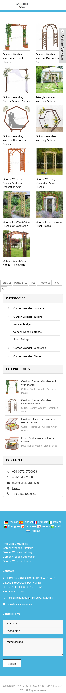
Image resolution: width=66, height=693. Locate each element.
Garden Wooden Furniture (28, 308)
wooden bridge (22, 324)
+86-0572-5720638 (41, 597)
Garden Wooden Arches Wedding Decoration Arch (12, 183)
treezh (16, 488)
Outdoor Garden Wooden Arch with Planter (13, 58)
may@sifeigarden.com (26, 482)
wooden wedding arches (27, 331)
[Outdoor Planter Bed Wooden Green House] (12, 424)
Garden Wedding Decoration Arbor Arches (46, 183)
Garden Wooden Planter (27, 356)
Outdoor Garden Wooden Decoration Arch (47, 58)
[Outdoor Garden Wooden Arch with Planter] (12, 387)
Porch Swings (21, 339)
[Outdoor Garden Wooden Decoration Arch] (12, 406)
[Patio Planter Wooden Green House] (12, 443)
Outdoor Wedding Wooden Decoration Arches (14, 140)
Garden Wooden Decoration (29, 347)
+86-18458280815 (18, 597)
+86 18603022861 (24, 493)
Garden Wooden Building (28, 316)
